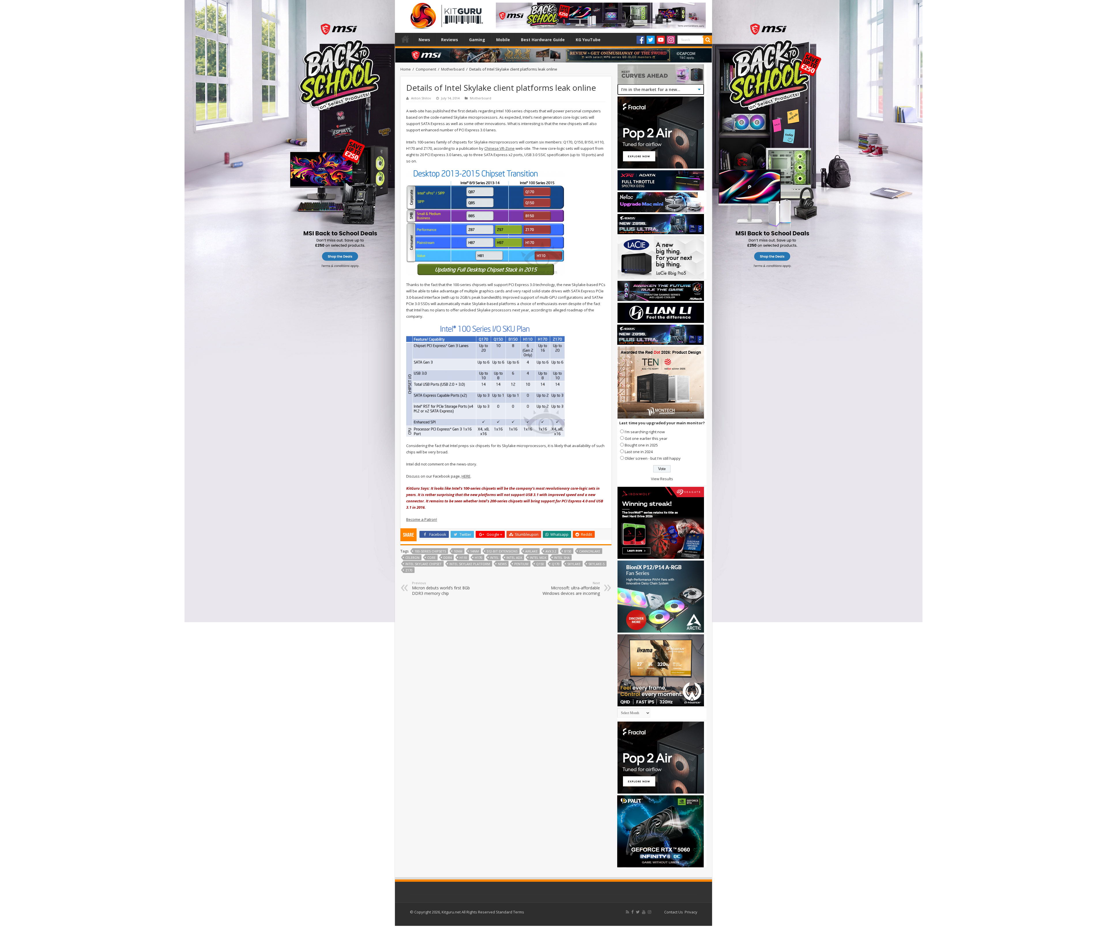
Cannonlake (589, 551)
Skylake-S (596, 564)
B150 (567, 551)
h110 (463, 557)
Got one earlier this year (646, 438)
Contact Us (673, 912)
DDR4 (447, 557)
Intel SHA (562, 557)
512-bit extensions (502, 551)
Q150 (540, 564)
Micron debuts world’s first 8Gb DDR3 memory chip (441, 588)
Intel (494, 557)
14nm (474, 551)
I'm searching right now (645, 431)
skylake (574, 564)
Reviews (449, 39)
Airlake (531, 551)
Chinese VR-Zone (499, 148)
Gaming (477, 39)
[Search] (707, 39)
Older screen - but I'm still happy (653, 458)
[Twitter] (651, 40)
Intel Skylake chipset (423, 564)
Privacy (691, 912)
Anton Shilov (421, 98)
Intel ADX (514, 557)
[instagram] (649, 912)
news (502, 564)
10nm (458, 551)
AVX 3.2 (550, 551)
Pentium (521, 564)
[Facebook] (641, 40)
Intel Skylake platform (469, 564)
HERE (466, 476)
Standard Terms (510, 912)
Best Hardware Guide (543, 39)
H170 (478, 557)
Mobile (503, 39)
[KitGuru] (445, 13)
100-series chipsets (430, 551)
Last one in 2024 (639, 451)
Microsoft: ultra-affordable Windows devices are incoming (571, 588)
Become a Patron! (421, 519)
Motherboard (452, 69)
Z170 (409, 570)
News (424, 39)
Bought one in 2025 (641, 445)
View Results (662, 478)
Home (405, 39)
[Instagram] (671, 40)
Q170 (556, 564)
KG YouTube (588, 39)
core (431, 557)
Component (426, 69)
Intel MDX (538, 557)
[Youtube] (661, 40)
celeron (412, 557)
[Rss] (627, 912)
